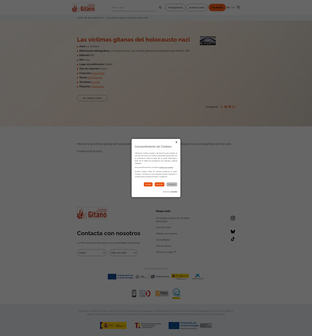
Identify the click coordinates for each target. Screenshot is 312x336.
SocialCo (174, 192)
